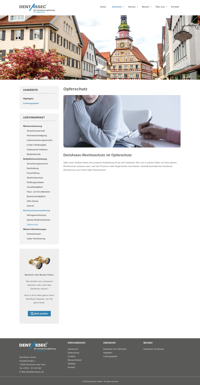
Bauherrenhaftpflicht (36, 196)
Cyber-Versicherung (36, 238)
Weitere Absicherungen (34, 229)
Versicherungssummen (37, 163)
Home (103, 7)
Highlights (28, 98)
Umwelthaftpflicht (35, 187)
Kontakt (175, 7)
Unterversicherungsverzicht (39, 140)
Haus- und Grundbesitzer (38, 192)
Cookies (71, 356)
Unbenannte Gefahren (37, 149)
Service (133, 7)
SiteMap (71, 363)
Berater (147, 7)
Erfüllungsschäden (35, 182)
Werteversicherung (32, 126)
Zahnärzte (118, 7)
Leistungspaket (31, 103)
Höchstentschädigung (37, 135)
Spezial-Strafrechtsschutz (38, 220)
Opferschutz (32, 224)
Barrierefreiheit (75, 360)
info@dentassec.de (35, 372)
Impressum (73, 349)
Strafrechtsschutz (35, 177)
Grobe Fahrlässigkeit (36, 145)
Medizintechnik (34, 154)
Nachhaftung (33, 168)
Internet (30, 206)
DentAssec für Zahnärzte (114, 349)
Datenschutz (73, 352)
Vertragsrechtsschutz (36, 215)
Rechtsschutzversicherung (36, 210)
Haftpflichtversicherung (35, 159)
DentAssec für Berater (153, 349)
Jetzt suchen (41, 313)
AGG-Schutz (32, 201)
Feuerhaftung (33, 173)
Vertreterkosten (34, 234)
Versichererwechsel (36, 131)
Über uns (162, 7)
